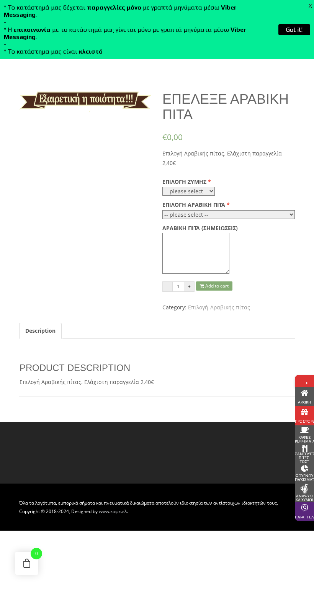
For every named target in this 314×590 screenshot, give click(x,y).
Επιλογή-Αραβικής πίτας (219, 307)
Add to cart (216, 286)
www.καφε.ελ (113, 511)
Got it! (294, 29)
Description (40, 330)
